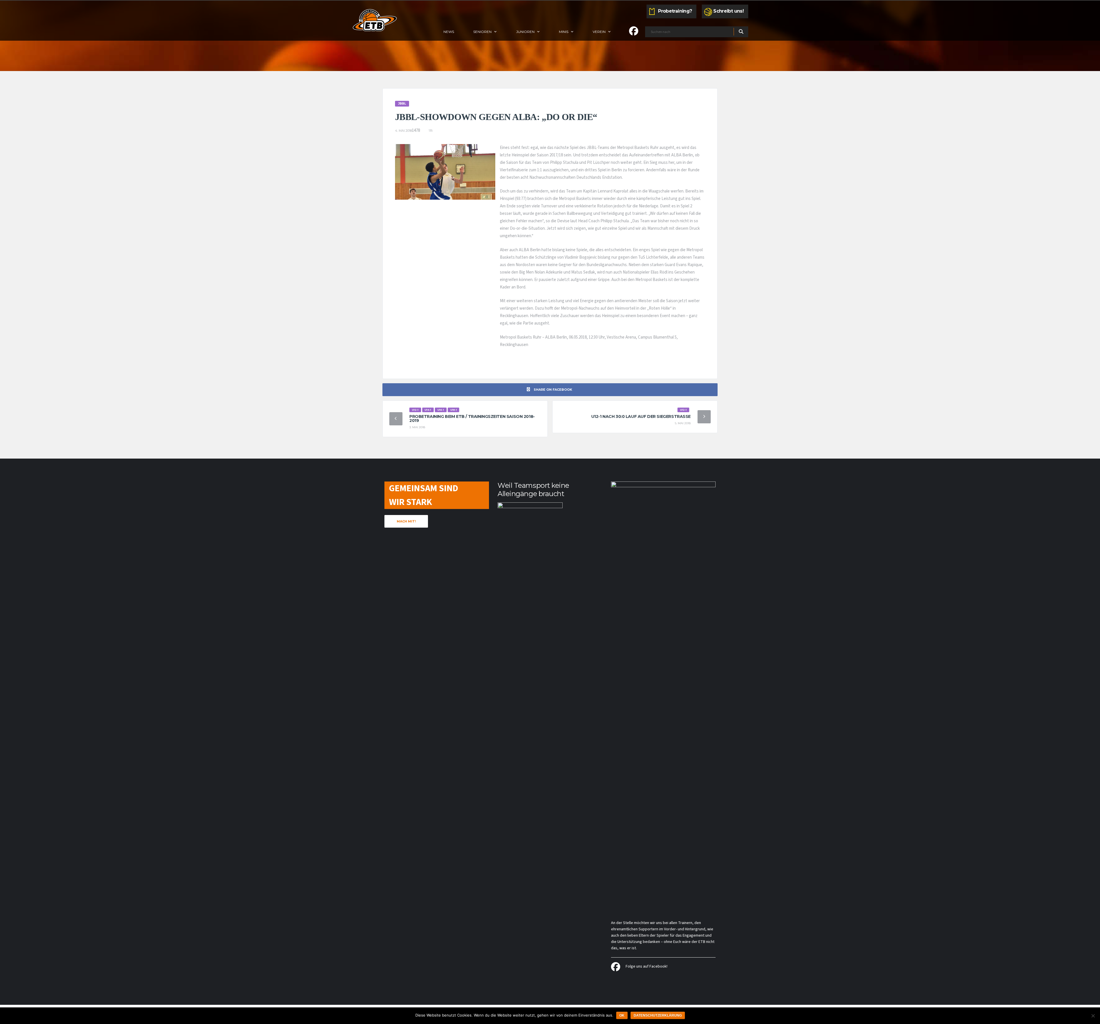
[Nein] (1093, 1016)
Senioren (482, 32)
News (448, 32)
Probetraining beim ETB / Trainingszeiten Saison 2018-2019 (472, 418)
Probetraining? (675, 11)
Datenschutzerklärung (658, 1015)
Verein (599, 32)
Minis (563, 32)
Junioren (525, 32)
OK (621, 1015)
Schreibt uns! (728, 11)
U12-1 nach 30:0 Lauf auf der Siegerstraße (641, 416)
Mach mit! (406, 521)
